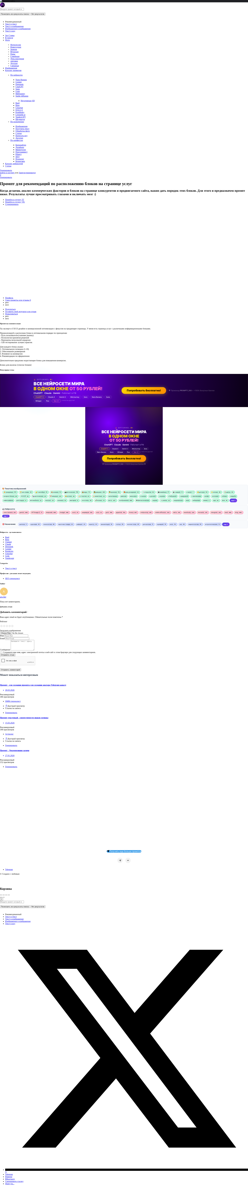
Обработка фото (23, 131)
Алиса (131, 512)
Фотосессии (15, 45)
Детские (14, 63)
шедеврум (85, 512)
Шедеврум (20, 119)
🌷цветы (227, 492)
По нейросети (16, 75)
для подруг (20, 500)
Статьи (19, 133)
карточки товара (64, 524)
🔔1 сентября (40, 492)
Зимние (13, 49)
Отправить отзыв (7, 655)
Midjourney (20, 94)
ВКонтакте (10, 1179)
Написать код (21, 136)
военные (60, 500)
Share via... (9, 1184)
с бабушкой (172, 496)
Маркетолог (21, 150)
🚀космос (98, 500)
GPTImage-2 (35, 512)
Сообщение (5, 650)
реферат (80, 524)
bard (226, 512)
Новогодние (15, 47)
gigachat (119, 512)
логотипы (85, 500)
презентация (105, 524)
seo (181, 524)
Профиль (9, 298)
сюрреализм (178, 500)
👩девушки (98, 492)
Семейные (15, 56)
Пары (12, 54)
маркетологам (193, 524)
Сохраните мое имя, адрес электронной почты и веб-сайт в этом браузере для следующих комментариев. (49, 652)
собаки (224, 496)
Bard (18, 103)
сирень (154, 500)
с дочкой (152, 496)
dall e (175, 512)
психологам (47, 524)
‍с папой (189, 492)
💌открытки (146, 492)
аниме (205, 500)
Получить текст (22, 129)
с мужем (162, 496)
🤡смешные (54, 496)
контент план (131, 524)
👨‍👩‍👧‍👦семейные (162, 492)
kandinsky (187, 512)
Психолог (20, 159)
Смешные (14, 66)
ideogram (214, 512)
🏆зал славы (24, 492)
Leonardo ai (20, 115)
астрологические (211, 524)
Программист (22, 152)
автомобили (34, 500)
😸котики (68, 496)
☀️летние (214, 492)
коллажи (215, 496)
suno (74, 512)
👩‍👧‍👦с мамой (176, 492)
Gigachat (19, 108)
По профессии (16, 140)
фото (110, 500)
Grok (18, 91)
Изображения (11, 68)
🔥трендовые (8, 492)
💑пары (84, 492)
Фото (7, 40)
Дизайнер (20, 147)
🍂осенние (54, 492)
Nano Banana (21, 80)
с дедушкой (184, 496)
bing (236, 512)
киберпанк (196, 500)
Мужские (14, 52)
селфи (206, 496)
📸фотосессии (70, 492)
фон (223, 500)
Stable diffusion (22, 96)
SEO (18, 157)
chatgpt (62, 512)
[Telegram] (120, 860)
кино (187, 500)
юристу (91, 524)
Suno (18, 89)
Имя (2, 636)
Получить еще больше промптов (125, 851)
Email (2, 638)
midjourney (144, 512)
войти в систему (7, 173)
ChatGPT (19, 87)
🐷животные (97, 496)
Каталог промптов (13, 70)
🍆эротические (37, 496)
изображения (124, 500)
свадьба (233, 496)
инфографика (8, 500)
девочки (123, 496)
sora (97, 512)
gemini (22, 512)
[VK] (128, 860)
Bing (18, 105)
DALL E (19, 110)
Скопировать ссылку (14, 1181)
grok (107, 512)
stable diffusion (160, 512)
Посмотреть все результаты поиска (15, 14)
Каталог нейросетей (14, 164)
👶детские (201, 492)
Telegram (9, 869)
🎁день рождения (129, 492)
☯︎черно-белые (9, 496)
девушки (14, 61)
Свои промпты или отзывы (18, 300)
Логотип (19, 138)
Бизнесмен (20, 161)
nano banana (8, 512)
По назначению (17, 122)
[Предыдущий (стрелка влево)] (1, 897)
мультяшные (113, 496)
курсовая (33, 524)
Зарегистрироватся (27, 173)
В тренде (9, 38)
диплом (22, 524)
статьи (118, 524)
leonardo (201, 512)
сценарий (160, 524)
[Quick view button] (6, 706)
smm (171, 524)
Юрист (19, 154)
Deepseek (20, 84)
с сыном (143, 496)
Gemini (19, 82)
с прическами (196, 496)
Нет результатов (37, 14)
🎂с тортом (82, 496)
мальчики (133, 496)
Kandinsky (20, 112)
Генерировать (6, 170)
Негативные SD (28, 101)
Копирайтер (21, 145)
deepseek (49, 512)
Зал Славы (9, 35)
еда (214, 500)
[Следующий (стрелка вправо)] (4, 897)
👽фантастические (142, 500)
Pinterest (8, 1177)
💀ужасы (164, 500)
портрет (48, 500)
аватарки (73, 500)
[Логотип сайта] (2, 7)
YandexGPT (21, 117)
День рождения (17, 59)
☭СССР (23, 496)
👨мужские (113, 492)
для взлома (147, 524)
